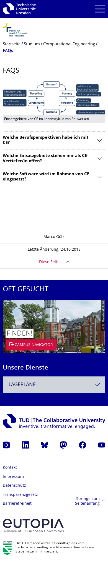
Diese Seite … (51, 262)
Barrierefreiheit (17, 504)
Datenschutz (14, 486)
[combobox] (54, 384)
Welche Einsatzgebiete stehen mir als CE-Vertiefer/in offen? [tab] (45, 159)
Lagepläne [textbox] (22, 385)
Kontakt (10, 468)
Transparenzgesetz (20, 495)
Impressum (13, 477)
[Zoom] (54, 98)
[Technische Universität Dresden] (19, 9)
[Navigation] (100, 9)
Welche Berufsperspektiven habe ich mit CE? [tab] (46, 140)
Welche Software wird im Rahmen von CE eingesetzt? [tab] (46, 177)
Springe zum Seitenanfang (87, 501)
